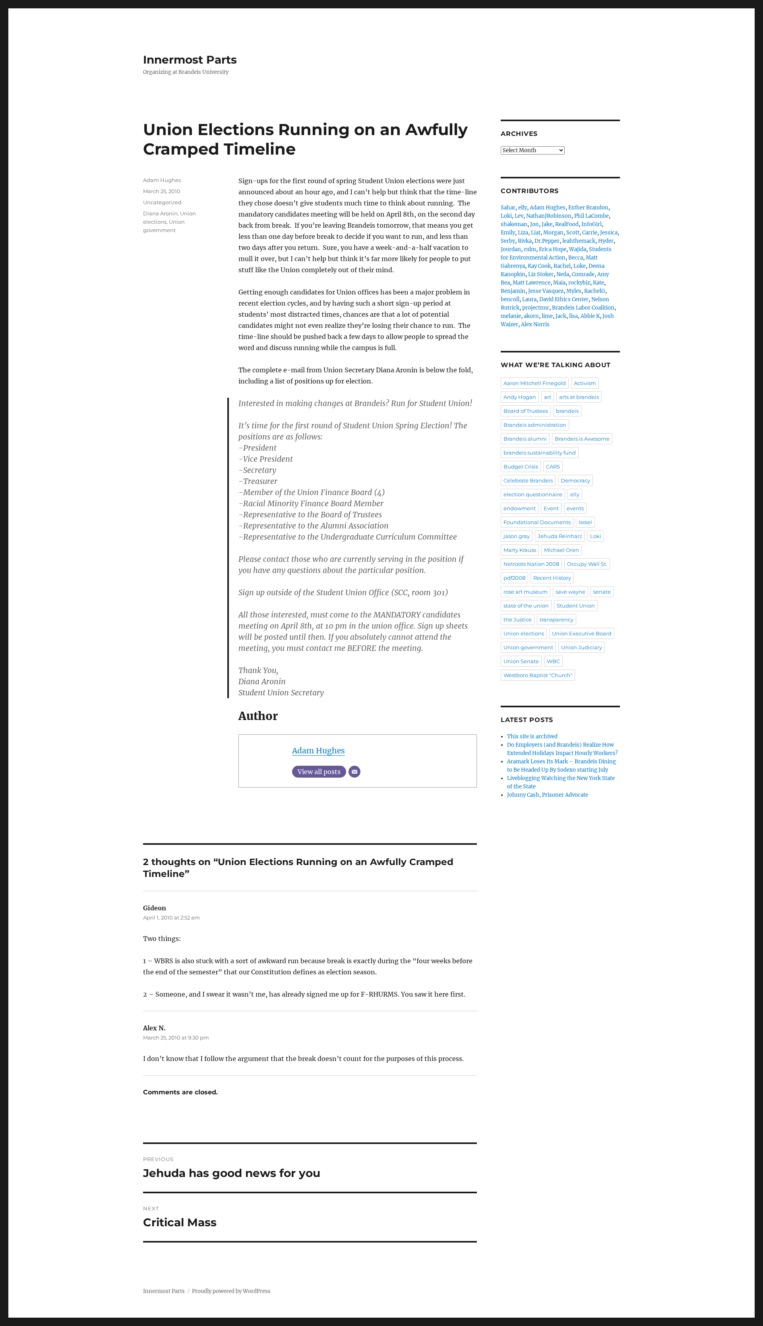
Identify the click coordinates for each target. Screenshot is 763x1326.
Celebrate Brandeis (528, 480)
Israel (585, 522)
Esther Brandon (588, 207)
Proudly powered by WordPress (231, 1291)
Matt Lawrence (531, 282)
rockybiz (579, 282)
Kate (598, 282)
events (575, 508)
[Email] (354, 772)
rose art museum (526, 591)
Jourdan (511, 249)
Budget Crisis (521, 466)
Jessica (609, 232)
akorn (531, 316)
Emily (508, 232)
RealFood (567, 224)
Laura (529, 299)
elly (522, 207)
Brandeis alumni (525, 439)
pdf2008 (514, 578)
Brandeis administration (535, 425)
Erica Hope (552, 249)
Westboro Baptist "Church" (538, 675)
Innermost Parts (190, 59)
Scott (572, 232)
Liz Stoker (541, 274)
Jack (561, 316)
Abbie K (590, 316)
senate (602, 591)
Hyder (606, 241)
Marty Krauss (520, 550)
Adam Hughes (318, 750)
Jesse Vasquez (546, 291)
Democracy (575, 480)
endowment (520, 508)
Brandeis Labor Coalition (583, 307)
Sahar (508, 207)
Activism (585, 383)
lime (547, 316)
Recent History (552, 578)
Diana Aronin (160, 213)
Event (551, 508)
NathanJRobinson (548, 216)
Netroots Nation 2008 (531, 564)
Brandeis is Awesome (582, 439)
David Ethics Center (564, 299)
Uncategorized (162, 202)
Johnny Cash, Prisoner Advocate (547, 795)
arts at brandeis (579, 397)
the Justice (518, 619)
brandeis (567, 411)
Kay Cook (539, 266)
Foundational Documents (537, 522)
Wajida (577, 249)
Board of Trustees (526, 411)
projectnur (535, 307)
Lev (519, 216)
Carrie (589, 232)
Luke (579, 266)
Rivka (525, 241)
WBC (553, 661)
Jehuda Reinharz (560, 536)
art (547, 397)
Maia (559, 282)
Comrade (583, 274)
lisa (573, 316)
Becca (575, 257)
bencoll (510, 299)
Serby (508, 241)
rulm (530, 249)
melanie (511, 316)
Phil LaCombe (591, 216)
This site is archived (532, 736)
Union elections (524, 633)
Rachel (562, 266)
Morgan (553, 232)
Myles (573, 291)
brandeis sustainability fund (540, 452)
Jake (547, 224)
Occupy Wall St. (587, 564)
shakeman (514, 224)
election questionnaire (533, 494)
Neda (562, 274)
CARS (553, 466)
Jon (534, 224)
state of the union (526, 605)
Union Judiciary (581, 647)
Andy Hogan (520, 397)
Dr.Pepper (547, 241)
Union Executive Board (582, 633)
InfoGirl (591, 224)
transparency (556, 619)
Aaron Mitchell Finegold (535, 383)
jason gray (517, 536)
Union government (528, 647)
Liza (523, 232)
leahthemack (578, 241)
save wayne (570, 591)
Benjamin (513, 291)
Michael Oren (561, 550)
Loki (506, 216)
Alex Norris (535, 324)
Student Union (576, 605)
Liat (535, 232)
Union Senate (521, 661)
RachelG (594, 291)
